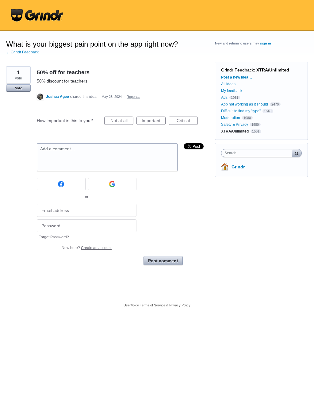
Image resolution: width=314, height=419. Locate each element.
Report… (133, 96)
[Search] (297, 153)
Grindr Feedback (237, 69)
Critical (187, 121)
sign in (265, 43)
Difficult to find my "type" (241, 111)
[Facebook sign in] (61, 184)
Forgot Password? (54, 237)
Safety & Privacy (235, 124)
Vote (18, 88)
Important (154, 121)
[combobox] (258, 153)
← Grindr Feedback (22, 52)
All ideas (228, 84)
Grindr (238, 166)
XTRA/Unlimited (272, 69)
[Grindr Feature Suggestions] (36, 15)
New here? (87, 248)
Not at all (121, 121)
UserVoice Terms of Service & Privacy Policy (157, 305)
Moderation (231, 118)
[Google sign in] (112, 184)
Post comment (163, 260)
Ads (224, 97)
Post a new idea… (236, 77)
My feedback (231, 91)
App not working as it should (244, 104)
